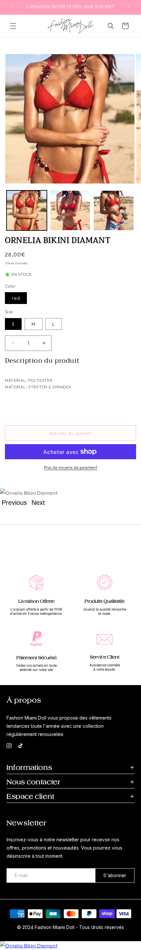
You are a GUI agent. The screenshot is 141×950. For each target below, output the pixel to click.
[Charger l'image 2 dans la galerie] (70, 210)
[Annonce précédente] (12, 7)
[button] (13, 26)
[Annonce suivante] (129, 7)
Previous (14, 502)
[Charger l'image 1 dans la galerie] (27, 210)
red (16, 298)
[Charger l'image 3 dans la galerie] (113, 210)
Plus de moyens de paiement (70, 467)
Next (38, 502)
